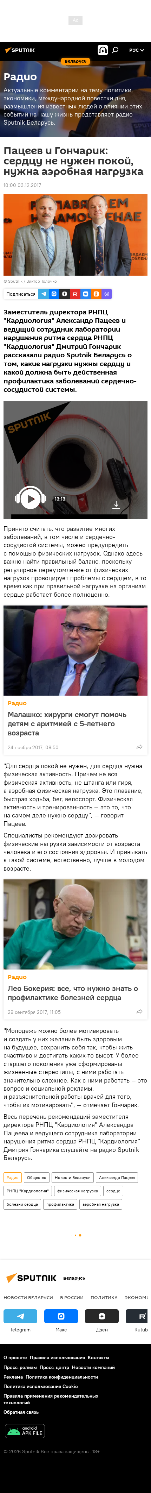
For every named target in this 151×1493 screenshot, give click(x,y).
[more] (139, 747)
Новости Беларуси (73, 1177)
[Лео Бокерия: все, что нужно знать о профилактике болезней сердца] (75, 924)
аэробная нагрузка (101, 1204)
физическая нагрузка (77, 1190)
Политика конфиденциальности (62, 1377)
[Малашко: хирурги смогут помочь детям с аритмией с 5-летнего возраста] (75, 651)
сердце (113, 1190)
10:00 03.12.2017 (22, 185)
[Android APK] (25, 1432)
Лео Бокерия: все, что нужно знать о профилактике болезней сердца (73, 993)
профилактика (60, 1204)
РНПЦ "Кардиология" (28, 1190)
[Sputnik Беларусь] (21, 53)
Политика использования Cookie (41, 1386)
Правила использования (57, 1357)
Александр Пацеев (117, 1177)
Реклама (13, 1377)
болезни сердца (22, 1204)
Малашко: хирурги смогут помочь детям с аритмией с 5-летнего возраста (67, 723)
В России (72, 1297)
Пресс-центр (54, 1367)
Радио (17, 703)
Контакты (98, 1357)
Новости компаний (93, 1367)
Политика (104, 1297)
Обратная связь (21, 1412)
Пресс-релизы (20, 1367)
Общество (36, 1177)
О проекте (15, 1357)
